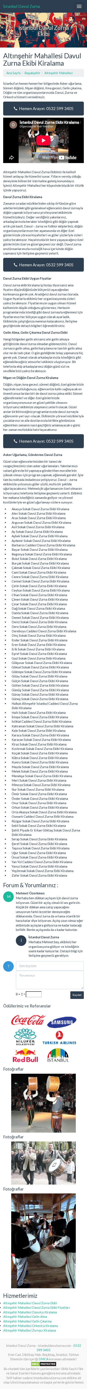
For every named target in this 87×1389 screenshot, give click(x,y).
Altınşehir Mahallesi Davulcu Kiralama (30, 1312)
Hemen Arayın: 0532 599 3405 (45, 108)
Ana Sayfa (13, 73)
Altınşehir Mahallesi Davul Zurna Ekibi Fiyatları (36, 1307)
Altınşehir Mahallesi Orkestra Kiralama (30, 1326)
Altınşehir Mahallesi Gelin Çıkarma (27, 1321)
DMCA (43, 1359)
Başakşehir (32, 73)
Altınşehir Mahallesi (58, 73)
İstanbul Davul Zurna (21, 6)
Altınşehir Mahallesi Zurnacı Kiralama (29, 1330)
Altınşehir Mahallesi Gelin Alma (25, 1316)
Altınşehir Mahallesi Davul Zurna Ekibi (30, 1303)
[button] (6, 30)
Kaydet (77, 995)
